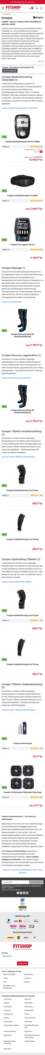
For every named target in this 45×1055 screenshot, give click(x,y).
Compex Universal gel (22, 743)
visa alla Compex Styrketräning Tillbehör (16, 582)
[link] (18, 893)
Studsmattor (28, 1007)
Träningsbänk (28, 1010)
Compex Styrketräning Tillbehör (19, 559)
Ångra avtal (22, 963)
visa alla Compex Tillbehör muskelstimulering (18, 710)
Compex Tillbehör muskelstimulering (22, 684)
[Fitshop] (13, 8)
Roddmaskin (28, 1003)
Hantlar (26, 1014)
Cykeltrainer (28, 1021)
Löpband (7, 1003)
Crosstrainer (8, 999)
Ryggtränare (8, 1035)
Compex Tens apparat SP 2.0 (22, 244)
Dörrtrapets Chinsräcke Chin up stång (32, 1036)
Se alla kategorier (9, 71)
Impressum (27, 978)
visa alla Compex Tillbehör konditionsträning (18, 457)
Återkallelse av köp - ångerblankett (9, 987)
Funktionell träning (10, 1031)
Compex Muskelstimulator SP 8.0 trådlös (22, 141)
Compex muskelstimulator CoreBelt (22, 195)
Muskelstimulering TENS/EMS (9, 1042)
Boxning (6, 1018)
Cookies (5, 978)
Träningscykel (8, 1014)
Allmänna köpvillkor (9, 974)
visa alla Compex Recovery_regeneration (16, 378)
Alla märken (7, 14)
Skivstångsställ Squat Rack (31, 1026)
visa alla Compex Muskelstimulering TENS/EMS (19, 108)
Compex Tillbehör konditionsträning (21, 431)
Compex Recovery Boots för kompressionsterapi (22, 335)
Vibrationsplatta (29, 1041)
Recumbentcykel (29, 1018)
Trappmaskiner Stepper (11, 1025)
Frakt (4, 982)
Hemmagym (8, 1007)
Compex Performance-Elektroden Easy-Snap (23, 792)
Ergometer (27, 999)
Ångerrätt (27, 982)
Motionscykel (8, 1021)
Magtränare (28, 1031)
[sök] (37, 8)
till (7, 956)
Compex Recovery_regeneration (19, 355)
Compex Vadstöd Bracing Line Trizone (22, 539)
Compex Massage (12, 267)
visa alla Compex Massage (11, 302)
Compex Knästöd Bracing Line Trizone (22, 490)
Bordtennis (7, 1010)
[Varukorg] (42, 8)
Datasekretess (28, 974)
